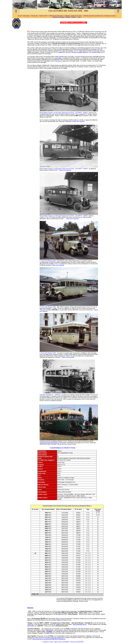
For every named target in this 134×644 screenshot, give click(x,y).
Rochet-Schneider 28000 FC (80, 52)
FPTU (58, 618)
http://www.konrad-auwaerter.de (49, 442)
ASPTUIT (31, 624)
